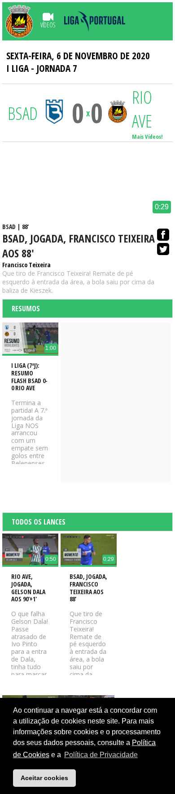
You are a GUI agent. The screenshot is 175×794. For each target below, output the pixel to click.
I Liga (17, 68)
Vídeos (47, 25)
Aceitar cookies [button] (44, 777)
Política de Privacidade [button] (101, 755)
